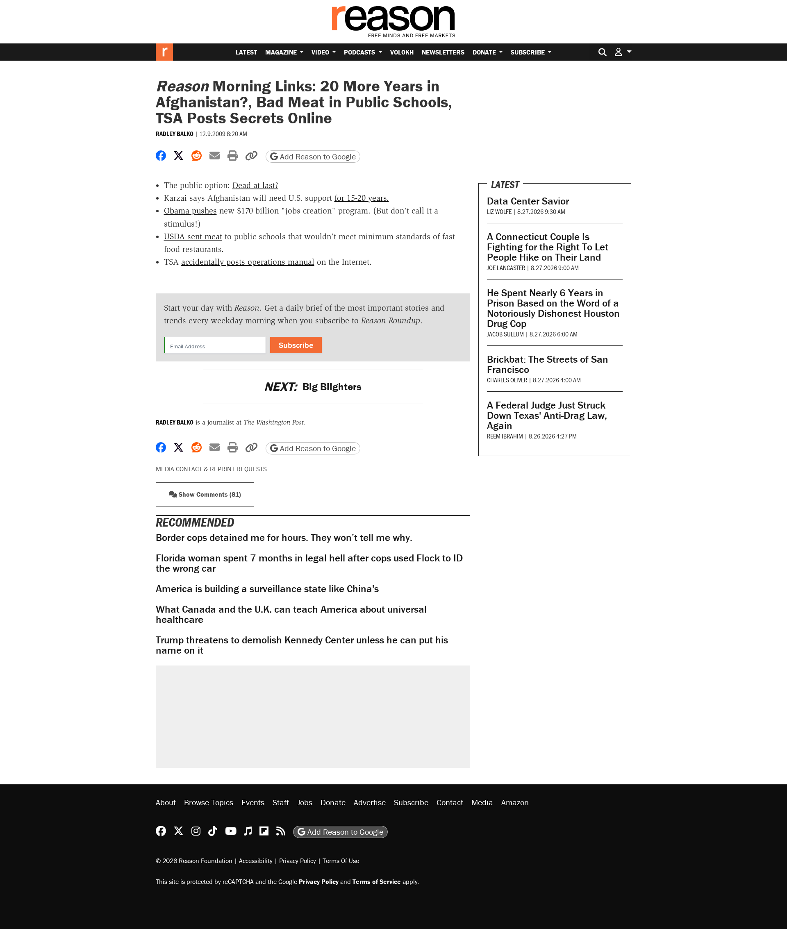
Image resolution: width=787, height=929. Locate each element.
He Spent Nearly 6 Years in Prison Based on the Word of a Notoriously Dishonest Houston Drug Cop (553, 308)
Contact (450, 802)
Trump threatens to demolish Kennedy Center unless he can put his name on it (302, 645)
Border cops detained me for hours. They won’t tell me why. (284, 537)
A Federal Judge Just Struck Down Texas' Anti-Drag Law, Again (547, 415)
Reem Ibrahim (505, 436)
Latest (246, 52)
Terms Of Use (341, 860)
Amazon (515, 802)
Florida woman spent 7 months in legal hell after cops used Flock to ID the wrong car (309, 563)
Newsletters (443, 52)
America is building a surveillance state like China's (267, 588)
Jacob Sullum (505, 333)
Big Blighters (313, 386)
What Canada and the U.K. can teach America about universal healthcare (291, 614)
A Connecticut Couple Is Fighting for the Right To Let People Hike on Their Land (547, 246)
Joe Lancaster (506, 267)
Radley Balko (174, 133)
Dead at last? (255, 185)
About (166, 802)
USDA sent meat (193, 236)
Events (252, 802)
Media (482, 802)
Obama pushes (190, 211)
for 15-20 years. (361, 198)
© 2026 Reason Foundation (194, 860)
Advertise (370, 802)
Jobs (304, 802)
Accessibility (256, 860)
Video (321, 52)
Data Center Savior (528, 201)
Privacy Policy (297, 860)
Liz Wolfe (499, 211)
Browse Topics (208, 802)
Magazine (281, 52)
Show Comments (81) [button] (209, 494)
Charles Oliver (507, 379)
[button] (623, 51)
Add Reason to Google (317, 156)
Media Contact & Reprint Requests (211, 469)
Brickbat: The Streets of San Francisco (547, 364)
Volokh (402, 52)
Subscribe (528, 52)
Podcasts (360, 52)
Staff (281, 802)
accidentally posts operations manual (247, 262)
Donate (485, 52)
